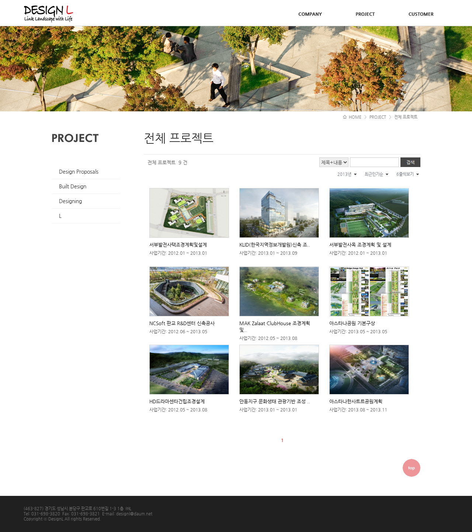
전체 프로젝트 (405, 117)
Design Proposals (78, 171)
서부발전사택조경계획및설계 (178, 244)
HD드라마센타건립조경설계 (177, 401)
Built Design (72, 186)
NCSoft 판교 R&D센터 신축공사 (182, 323)
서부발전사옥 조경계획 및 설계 (360, 244)
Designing (70, 201)
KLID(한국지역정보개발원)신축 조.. (274, 244)
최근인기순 (374, 174)
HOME (354, 117)
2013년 (344, 174)
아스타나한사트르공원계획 (355, 401)
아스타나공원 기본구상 (352, 323)
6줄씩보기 (405, 174)
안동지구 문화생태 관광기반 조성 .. (274, 401)
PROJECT (377, 117)
